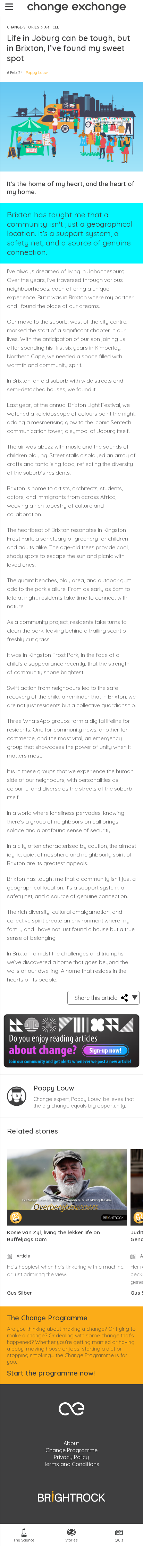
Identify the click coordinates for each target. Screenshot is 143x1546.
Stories (71, 1540)
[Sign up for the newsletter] (71, 1039)
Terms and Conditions (71, 1464)
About (71, 1443)
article (51, 27)
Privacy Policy (71, 1457)
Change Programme (71, 1450)
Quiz (119, 1540)
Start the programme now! (51, 1373)
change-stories (23, 27)
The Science (23, 1540)
